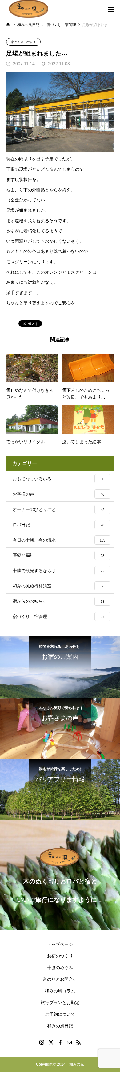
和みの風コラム (60, 990)
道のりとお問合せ (60, 979)
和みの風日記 (60, 1025)
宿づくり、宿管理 (23, 42)
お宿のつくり (60, 956)
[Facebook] (60, 1042)
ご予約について (60, 1014)
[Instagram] (41, 1042)
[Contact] (69, 1042)
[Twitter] (51, 1042)
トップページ (60, 944)
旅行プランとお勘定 (60, 1002)
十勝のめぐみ (60, 967)
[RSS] (78, 1042)
